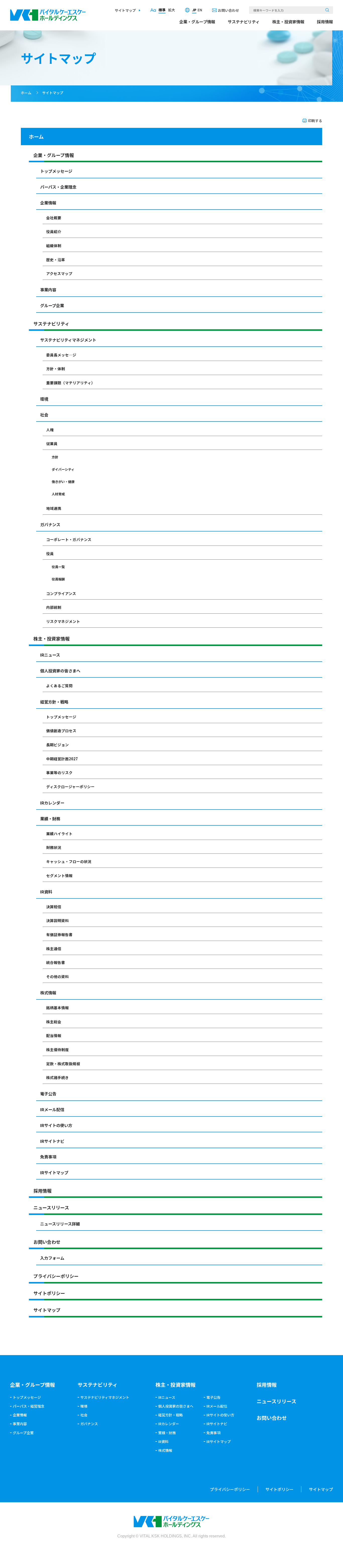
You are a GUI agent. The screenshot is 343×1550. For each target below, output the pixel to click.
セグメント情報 (59, 875)
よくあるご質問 (59, 685)
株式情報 (48, 993)
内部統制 (53, 607)
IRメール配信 (52, 1109)
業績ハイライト (59, 833)
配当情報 (53, 1035)
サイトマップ (125, 10)
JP (194, 9)
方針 (55, 457)
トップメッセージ (56, 171)
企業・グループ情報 (197, 22)
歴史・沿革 (55, 259)
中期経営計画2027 (62, 758)
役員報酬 (58, 579)
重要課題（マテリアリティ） (70, 382)
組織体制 (53, 245)
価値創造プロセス (61, 730)
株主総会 (53, 1021)
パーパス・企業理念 (58, 187)
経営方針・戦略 (54, 702)
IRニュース (50, 655)
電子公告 (48, 1094)
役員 (50, 553)
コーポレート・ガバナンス (68, 539)
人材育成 (58, 494)
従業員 (52, 443)
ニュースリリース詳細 (60, 1224)
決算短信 (53, 906)
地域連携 (53, 508)
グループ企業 (52, 305)
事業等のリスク (59, 772)
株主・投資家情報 (288, 22)
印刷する (315, 120)
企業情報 (48, 203)
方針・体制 (55, 368)
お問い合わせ (228, 10)
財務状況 (53, 847)
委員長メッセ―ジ (61, 354)
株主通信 (53, 948)
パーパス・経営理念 (28, 1406)
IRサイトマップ (54, 1172)
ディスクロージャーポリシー (70, 786)
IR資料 (46, 892)
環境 (44, 399)
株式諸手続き (57, 1077)
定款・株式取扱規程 (63, 1063)
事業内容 (48, 290)
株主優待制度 (57, 1049)
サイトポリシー (49, 1293)
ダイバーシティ (63, 469)
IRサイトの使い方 (56, 1125)
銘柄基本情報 (57, 1007)
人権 (50, 429)
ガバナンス (50, 524)
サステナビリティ (244, 22)
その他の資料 (57, 976)
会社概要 (53, 217)
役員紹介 (53, 231)
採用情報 (325, 22)
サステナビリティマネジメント (68, 340)
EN (200, 9)
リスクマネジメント (63, 621)
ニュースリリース (51, 1207)
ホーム (26, 92)
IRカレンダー (52, 803)
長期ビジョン (57, 744)
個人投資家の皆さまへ (60, 671)
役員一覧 (58, 566)
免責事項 (48, 1157)
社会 (44, 415)
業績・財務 (50, 819)
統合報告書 (55, 962)
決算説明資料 (57, 920)
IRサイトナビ (52, 1141)
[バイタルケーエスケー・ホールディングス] (48, 13)
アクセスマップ (59, 273)
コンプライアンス (61, 593)
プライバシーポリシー (56, 1276)
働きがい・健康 (63, 481)
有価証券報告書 (59, 934)
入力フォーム (52, 1258)
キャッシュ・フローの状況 (68, 861)
